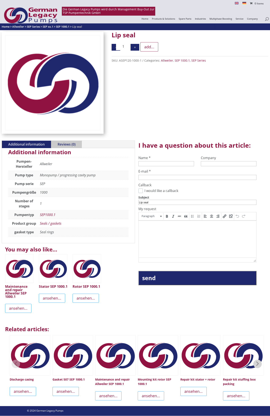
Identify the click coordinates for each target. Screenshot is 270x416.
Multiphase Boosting (220, 18)
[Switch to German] (244, 4)
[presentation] (151, 216)
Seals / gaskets (50, 223)
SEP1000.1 (47, 214)
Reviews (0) (67, 144)
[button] (151, 216)
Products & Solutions (163, 18)
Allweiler (167, 60)
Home (145, 18)
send (149, 278)
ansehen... (18, 308)
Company (252, 18)
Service (239, 18)
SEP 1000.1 (182, 60)
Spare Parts (185, 18)
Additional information (26, 144)
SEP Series (198, 60)
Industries (200, 18)
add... (149, 46)
